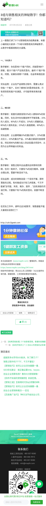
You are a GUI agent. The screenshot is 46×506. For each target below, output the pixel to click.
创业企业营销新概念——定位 (16, 390)
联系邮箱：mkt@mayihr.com (23, 463)
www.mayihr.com (21, 261)
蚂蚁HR (4, 25)
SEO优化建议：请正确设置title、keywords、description (22, 370)
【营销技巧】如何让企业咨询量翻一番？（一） (22, 386)
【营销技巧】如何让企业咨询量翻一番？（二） (22, 366)
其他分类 (28, 25)
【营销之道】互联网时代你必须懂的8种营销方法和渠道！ (22, 382)
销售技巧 (31, 313)
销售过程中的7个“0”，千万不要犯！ (19, 361)
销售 (20, 313)
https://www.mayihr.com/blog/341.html (17, 268)
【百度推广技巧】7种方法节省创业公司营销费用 (22, 394)
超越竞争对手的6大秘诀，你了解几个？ (21, 357)
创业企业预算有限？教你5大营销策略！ (21, 374)
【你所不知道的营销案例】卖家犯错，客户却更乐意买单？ (22, 378)
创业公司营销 (8, 313)
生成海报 (7, 332)
